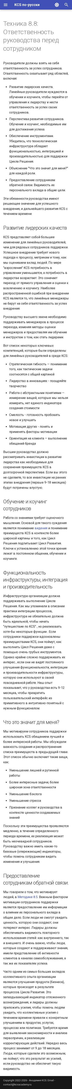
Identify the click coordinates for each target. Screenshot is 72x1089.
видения (41, 528)
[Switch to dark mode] (57, 5)
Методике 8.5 (28, 897)
